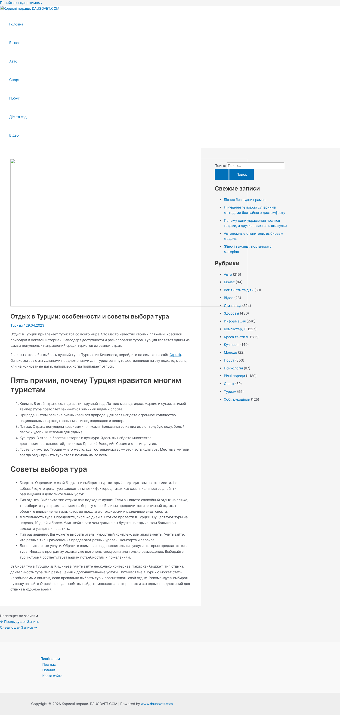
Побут (14, 98)
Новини (48, 670)
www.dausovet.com (157, 704)
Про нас (49, 664)
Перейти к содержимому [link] (21, 2)
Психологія (233, 368)
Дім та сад (18, 117)
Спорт (14, 80)
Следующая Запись (18, 627)
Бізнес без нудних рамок (245, 199)
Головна (16, 24)
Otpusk (175, 355)
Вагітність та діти (238, 290)
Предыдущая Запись (19, 621)
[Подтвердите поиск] (222, 174)
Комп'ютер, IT (235, 329)
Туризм (16, 325)
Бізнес (14, 43)
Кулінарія (231, 344)
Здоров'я (231, 313)
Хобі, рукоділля (237, 399)
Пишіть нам (50, 658)
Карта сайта (52, 676)
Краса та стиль (236, 337)
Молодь (230, 352)
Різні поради (234, 376)
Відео (14, 135)
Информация (235, 321)
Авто (13, 61)
